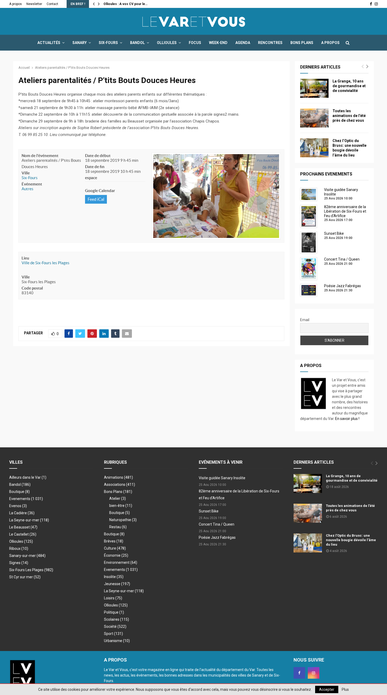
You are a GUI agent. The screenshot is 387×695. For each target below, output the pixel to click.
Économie (116, 555)
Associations (119, 484)
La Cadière (21, 513)
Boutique (19, 492)
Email (304, 320)
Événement (32, 184)
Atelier (117, 498)
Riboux (18, 548)
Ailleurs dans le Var (27, 477)
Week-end (218, 43)
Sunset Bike (209, 511)
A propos (15, 4)
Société (115, 626)
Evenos (18, 506)
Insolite (113, 577)
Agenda (242, 43)
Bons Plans (301, 43)
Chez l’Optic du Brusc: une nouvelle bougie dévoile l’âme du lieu (351, 540)
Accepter (326, 689)
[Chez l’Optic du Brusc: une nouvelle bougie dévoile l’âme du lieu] (314, 147)
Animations (118, 477)
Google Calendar (100, 190)
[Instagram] (313, 673)
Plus (345, 689)
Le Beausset (23, 527)
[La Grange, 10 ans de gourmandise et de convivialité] (314, 88)
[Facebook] (299, 673)
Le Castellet (22, 534)
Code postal (32, 288)
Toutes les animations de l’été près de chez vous (349, 116)
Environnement (120, 562)
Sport (113, 634)
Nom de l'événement (40, 155)
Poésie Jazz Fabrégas (217, 537)
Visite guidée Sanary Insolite (222, 478)
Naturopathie (123, 520)
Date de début (98, 155)
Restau (118, 527)
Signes (18, 563)
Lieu (25, 258)
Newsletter (34, 4)
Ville (26, 173)
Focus (195, 43)
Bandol (137, 43)
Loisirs (113, 598)
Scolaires (116, 619)
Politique (114, 612)
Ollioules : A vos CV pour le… (125, 4)
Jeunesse (117, 584)
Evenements (19, 499)
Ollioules (167, 43)
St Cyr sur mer (25, 577)
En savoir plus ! (347, 419)
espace (91, 177)
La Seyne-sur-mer (29, 520)
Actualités (48, 43)
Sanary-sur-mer (27, 556)
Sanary (79, 43)
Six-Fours (108, 43)
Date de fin (95, 166)
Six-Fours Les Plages (31, 570)
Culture (115, 548)
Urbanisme (117, 641)
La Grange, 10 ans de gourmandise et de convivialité (349, 86)
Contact (52, 4)
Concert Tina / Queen (216, 524)
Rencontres (270, 43)
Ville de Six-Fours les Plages (46, 263)
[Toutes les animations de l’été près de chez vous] (314, 118)
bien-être (120, 505)
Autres (27, 189)
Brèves (113, 541)
